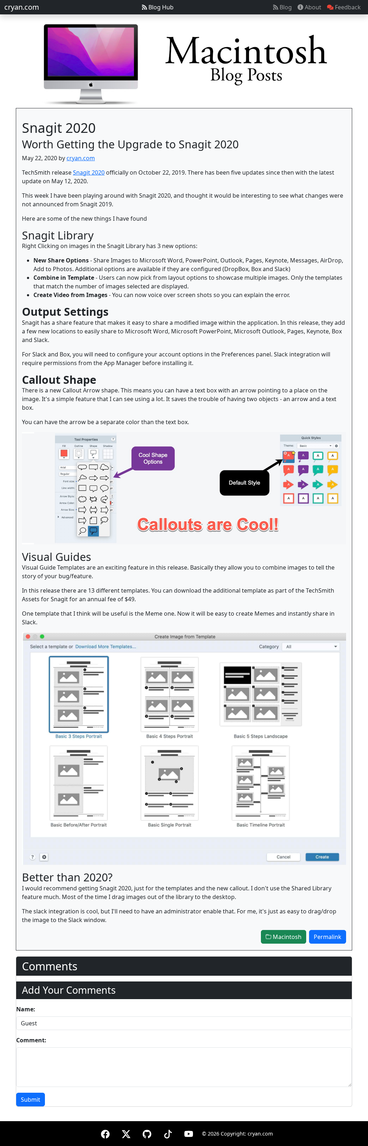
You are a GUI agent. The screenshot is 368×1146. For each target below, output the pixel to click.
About (312, 7)
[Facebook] (105, 1133)
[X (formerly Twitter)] (126, 1133)
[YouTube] (188, 1133)
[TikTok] (168, 1133)
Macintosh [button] (286, 937)
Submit (30, 1100)
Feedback (347, 7)
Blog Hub (160, 7)
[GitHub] (147, 1133)
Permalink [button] (327, 937)
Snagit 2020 (89, 172)
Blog (285, 7)
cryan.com (21, 7)
